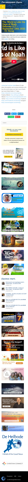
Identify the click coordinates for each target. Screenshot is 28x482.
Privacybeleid (9, 476)
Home (9, 11)
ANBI (15, 476)
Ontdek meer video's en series (18, 11)
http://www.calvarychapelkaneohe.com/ (16, 96)
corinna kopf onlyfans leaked (8, 85)
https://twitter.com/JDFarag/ (13, 98)
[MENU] (2, 6)
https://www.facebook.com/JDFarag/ (10, 100)
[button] (7, 114)
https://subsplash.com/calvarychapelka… (11, 93)
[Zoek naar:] (14, 122)
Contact (19, 476)
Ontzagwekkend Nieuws (11, 2)
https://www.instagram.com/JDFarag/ (11, 102)
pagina (6, 39)
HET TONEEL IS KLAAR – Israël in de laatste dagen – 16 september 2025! (15, 288)
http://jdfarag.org (15, 95)
